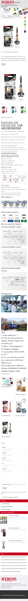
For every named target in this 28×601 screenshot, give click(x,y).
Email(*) (4, 458)
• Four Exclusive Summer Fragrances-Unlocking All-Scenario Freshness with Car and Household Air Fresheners (14, 559)
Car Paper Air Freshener (13, 515)
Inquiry (3, 64)
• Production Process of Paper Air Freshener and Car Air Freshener (14, 565)
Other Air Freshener (5, 509)
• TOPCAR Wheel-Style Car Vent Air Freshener (10, 571)
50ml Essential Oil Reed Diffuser (15, 540)
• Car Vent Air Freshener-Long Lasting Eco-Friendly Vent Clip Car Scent (14, 562)
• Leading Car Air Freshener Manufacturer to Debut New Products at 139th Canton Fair (14, 568)
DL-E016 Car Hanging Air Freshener (10, 497)
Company (4, 452)
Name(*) (4, 447)
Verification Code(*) (6, 484)
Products (9, 16)
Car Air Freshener (16, 16)
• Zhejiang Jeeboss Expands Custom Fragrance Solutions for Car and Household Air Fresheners (14, 556)
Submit (4, 488)
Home (3, 16)
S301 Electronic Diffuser (14, 528)
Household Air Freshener (7, 506)
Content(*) (4, 468)
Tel (2, 463)
